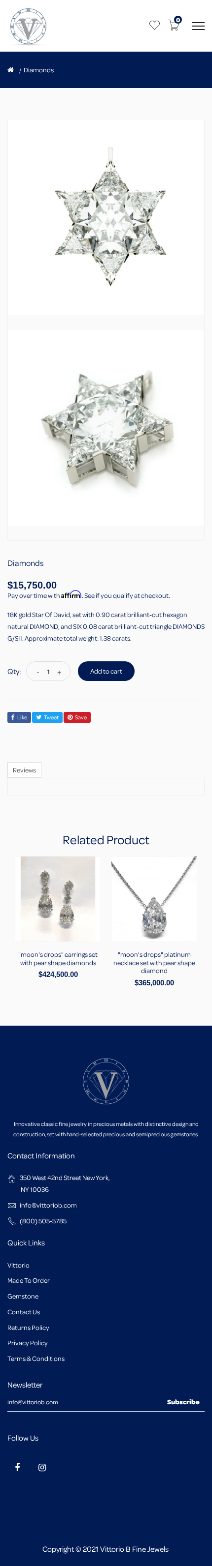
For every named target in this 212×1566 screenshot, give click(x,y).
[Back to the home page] (10, 69)
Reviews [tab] (24, 769)
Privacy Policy (27, 1342)
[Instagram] (42, 1467)
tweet (51, 717)
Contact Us (23, 1311)
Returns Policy (28, 1327)
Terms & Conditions (36, 1358)
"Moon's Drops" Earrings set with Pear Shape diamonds (58, 958)
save (81, 717)
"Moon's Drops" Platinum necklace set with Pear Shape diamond (154, 962)
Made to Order (28, 1280)
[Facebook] (17, 1467)
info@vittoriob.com (48, 1205)
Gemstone (22, 1295)
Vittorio (18, 1265)
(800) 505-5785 (43, 1220)
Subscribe (183, 1401)
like (22, 717)
